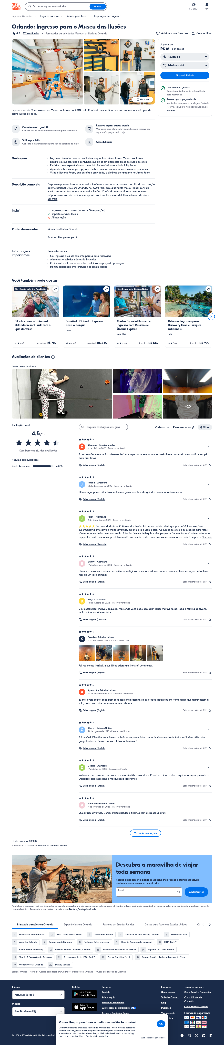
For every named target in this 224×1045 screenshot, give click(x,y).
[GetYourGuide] (16, 6)
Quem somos (168, 992)
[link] (35, 316)
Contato (106, 992)
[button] (25, 33)
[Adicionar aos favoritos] (55, 289)
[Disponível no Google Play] (84, 994)
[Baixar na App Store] (84, 1007)
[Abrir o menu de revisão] (209, 446)
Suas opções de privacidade (116, 1007)
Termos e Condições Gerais (115, 1013)
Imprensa (166, 1007)
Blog (163, 1002)
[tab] (35, 924)
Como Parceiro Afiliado (196, 1006)
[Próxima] (211, 316)
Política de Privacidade (113, 1002)
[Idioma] (193, 4)
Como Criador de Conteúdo (193, 999)
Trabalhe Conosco (170, 997)
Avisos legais (108, 997)
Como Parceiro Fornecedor (197, 992)
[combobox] (57, 6)
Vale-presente (168, 1013)
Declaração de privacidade (82, 909)
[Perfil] (207, 4)
